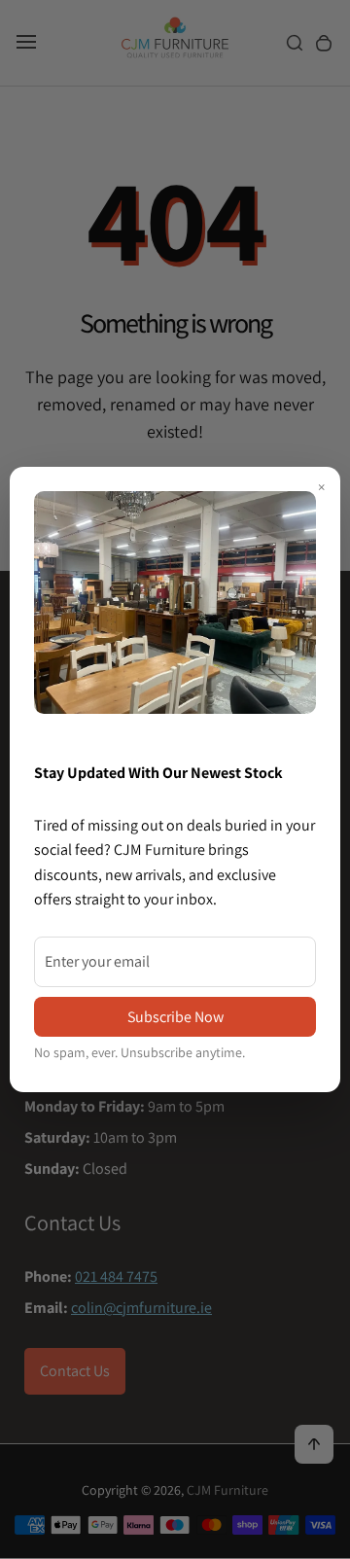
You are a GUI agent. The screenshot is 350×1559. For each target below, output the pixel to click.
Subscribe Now (175, 1017)
